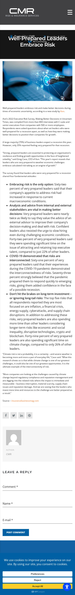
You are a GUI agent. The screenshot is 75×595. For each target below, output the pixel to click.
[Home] (22, 12)
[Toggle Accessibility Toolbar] (67, 586)
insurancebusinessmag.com (25, 400)
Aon (62, 111)
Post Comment (15, 532)
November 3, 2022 (56, 36)
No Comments (39, 41)
